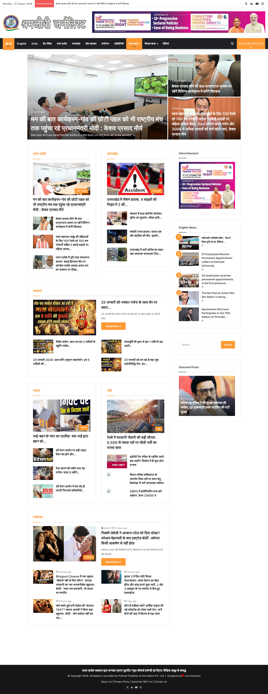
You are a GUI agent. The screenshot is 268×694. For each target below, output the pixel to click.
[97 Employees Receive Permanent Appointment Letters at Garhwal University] (189, 259)
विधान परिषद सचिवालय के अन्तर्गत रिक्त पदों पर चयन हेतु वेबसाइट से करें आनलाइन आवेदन (147, 479)
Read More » (113, 326)
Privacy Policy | (122, 681)
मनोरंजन (105, 43)
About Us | (107, 681)
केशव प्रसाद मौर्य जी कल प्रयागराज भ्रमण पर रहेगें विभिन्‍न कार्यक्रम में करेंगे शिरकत (73, 223)
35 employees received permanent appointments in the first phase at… (217, 279)
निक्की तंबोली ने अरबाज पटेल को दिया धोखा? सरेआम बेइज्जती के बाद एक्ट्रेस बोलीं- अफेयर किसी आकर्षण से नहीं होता (130, 538)
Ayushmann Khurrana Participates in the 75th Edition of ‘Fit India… (216, 313)
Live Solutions (193, 675)
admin (107, 528)
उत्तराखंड (76, 43)
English (21, 43)
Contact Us (160, 681)
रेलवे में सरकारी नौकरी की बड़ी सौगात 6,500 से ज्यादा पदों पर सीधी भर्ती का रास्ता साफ (132, 442)
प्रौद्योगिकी (119, 43)
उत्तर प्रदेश (62, 43)
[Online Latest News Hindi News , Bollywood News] (45, 23)
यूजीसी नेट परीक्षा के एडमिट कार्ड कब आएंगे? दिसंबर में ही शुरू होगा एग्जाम (147, 461)
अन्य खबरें (133, 43)
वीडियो (166, 43)
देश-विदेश (47, 43)
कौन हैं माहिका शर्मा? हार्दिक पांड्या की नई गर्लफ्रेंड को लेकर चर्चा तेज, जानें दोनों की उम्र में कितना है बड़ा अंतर (143, 610)
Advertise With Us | (142, 681)
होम (10, 43)
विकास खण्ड (150, 43)
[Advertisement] (134, 646)
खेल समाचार (91, 43)
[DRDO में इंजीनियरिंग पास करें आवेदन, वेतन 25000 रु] (109, 491)
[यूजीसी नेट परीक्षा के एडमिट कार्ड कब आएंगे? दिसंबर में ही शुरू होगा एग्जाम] (117, 461)
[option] (134, 97)
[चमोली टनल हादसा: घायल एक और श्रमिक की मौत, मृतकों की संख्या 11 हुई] (117, 236)
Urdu (35, 43)
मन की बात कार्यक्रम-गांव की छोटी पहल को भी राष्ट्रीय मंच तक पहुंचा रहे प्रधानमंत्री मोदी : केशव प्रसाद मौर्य (61, 204)
